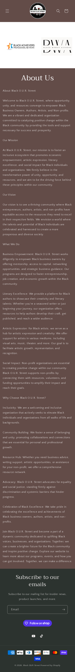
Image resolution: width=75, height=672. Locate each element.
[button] (7, 11)
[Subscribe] (64, 609)
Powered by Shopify (50, 665)
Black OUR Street (31, 665)
